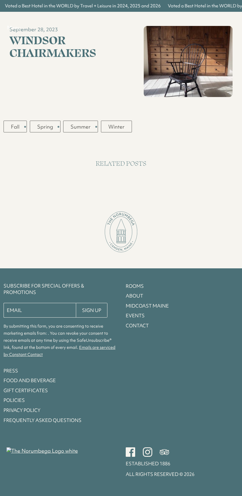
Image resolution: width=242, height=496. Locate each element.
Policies (14, 400)
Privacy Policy (22, 410)
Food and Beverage (30, 380)
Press (11, 370)
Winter (116, 126)
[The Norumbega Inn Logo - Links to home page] (42, 450)
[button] (121, 232)
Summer (81, 126)
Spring (45, 126)
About (134, 296)
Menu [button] (14, 27)
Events (135, 315)
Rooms (135, 286)
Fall (15, 126)
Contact (137, 325)
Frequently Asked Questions (42, 420)
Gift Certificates (26, 390)
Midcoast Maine (147, 306)
